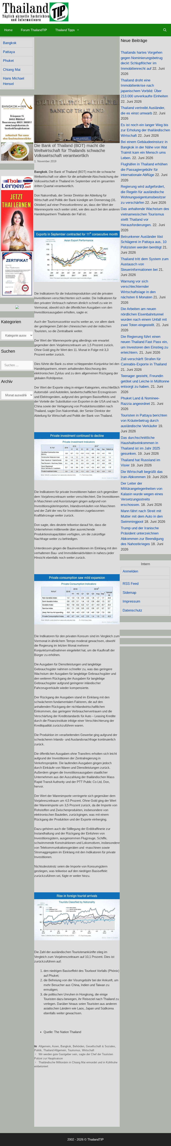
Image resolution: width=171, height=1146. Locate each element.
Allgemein (44, 1046)
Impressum (131, 601)
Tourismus (74, 1050)
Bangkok (65, 1046)
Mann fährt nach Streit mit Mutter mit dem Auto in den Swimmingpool (142, 516)
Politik (38, 1050)
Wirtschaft (88, 1050)
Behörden (78, 1046)
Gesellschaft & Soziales (100, 1046)
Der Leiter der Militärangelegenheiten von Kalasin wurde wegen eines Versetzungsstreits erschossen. (142, 494)
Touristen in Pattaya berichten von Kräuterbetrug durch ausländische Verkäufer (144, 420)
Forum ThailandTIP (34, 30)
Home (8, 30)
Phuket (8, 61)
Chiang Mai (11, 70)
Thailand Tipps (65, 30)
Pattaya (9, 52)
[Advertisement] (77, 65)
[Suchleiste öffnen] (165, 30)
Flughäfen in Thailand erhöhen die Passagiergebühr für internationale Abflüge (144, 169)
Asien (55, 1046)
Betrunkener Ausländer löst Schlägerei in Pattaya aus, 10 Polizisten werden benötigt (143, 242)
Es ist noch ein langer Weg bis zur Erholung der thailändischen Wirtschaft (145, 130)
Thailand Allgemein (54, 1050)
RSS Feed (130, 584)
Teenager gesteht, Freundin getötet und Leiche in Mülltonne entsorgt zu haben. (145, 381)
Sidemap (129, 593)
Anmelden (130, 571)
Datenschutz (132, 610)
